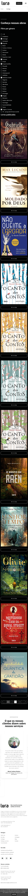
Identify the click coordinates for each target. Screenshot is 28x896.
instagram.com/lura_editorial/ (7, 852)
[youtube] (10, 858)
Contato (16, 841)
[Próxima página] (22, 702)
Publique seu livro (5, 841)
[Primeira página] (2, 702)
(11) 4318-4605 (5, 866)
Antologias (17, 837)
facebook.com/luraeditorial (6, 850)
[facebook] (2, 858)
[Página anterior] (5, 702)
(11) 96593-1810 (5, 868)
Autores (16, 835)
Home (2, 9)
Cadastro (19, 3)
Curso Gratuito (4, 843)
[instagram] (6, 858)
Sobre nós (3, 835)
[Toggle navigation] (25, 3)
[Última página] (25, 702)
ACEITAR (14, 894)
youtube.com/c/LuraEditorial (7, 854)
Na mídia (3, 837)
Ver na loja (14, 162)
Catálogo (3, 839)
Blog (16, 839)
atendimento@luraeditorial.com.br (9, 882)
